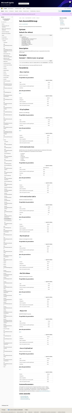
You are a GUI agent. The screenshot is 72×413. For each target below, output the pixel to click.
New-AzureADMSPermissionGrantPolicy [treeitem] (8, 259)
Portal (60, 11)
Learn (20, 17)
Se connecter (69, 8)
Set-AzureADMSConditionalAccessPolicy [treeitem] (8, 347)
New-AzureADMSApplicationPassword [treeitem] (8, 239)
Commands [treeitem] (5, 42)
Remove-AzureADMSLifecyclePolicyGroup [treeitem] (8, 207)
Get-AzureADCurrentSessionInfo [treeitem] (8, 88)
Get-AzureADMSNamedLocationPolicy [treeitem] (8, 119)
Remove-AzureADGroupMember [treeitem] (8, 194)
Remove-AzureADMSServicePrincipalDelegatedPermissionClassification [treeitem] (8, 321)
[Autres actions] (52, 18)
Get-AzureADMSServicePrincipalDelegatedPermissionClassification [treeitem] (8, 132)
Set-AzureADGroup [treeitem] (7, 218)
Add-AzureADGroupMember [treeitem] (8, 144)
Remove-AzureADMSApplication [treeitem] (7, 271)
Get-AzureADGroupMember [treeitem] (8, 160)
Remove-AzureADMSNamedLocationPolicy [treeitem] (8, 308)
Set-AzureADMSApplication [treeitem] (7, 335)
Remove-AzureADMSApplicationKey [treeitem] (8, 278)
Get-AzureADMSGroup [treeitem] (8, 165)
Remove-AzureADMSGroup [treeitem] (7, 200)
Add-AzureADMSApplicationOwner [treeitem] (8, 45)
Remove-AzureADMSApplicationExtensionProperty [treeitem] (8, 274)
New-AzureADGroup (25, 397)
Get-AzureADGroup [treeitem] (7, 153)
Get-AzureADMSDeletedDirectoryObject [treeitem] (8, 107)
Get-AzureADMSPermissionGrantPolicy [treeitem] (8, 127)
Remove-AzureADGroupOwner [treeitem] (7, 197)
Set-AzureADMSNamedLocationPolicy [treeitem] (8, 355)
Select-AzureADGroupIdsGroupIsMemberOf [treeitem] (8, 215)
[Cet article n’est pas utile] (61, 29)
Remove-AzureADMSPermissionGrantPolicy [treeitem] (8, 316)
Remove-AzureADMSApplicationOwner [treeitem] (8, 283)
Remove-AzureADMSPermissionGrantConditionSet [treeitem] (8, 312)
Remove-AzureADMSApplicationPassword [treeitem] (8, 287)
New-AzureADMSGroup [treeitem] (8, 181)
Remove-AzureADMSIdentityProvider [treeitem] (8, 303)
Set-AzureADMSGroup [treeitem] (8, 220)
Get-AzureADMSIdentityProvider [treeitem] (8, 114)
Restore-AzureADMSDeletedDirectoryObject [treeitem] (8, 325)
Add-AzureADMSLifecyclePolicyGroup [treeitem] (8, 150)
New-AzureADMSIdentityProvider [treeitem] (8, 247)
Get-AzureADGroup (24, 396)
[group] (36, 63)
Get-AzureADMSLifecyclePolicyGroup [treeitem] (8, 172)
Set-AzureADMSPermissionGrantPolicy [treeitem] (8, 363)
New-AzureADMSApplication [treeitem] (7, 227)
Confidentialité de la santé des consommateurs (48, 412)
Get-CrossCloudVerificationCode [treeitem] (8, 136)
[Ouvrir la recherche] (65, 8)
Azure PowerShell (28, 17)
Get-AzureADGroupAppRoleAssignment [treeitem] (8, 156)
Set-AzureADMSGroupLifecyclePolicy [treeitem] (8, 223)
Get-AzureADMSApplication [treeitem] (7, 92)
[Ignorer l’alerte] (70, 2)
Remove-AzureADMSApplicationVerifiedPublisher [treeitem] (8, 291)
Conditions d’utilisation (61, 412)
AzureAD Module (25, 24)
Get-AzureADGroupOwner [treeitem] (7, 163)
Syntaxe (61, 19)
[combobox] (6, 19)
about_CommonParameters (44, 391)
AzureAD (33, 17)
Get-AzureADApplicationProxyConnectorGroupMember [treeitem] (8, 84)
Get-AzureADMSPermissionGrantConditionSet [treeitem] (8, 123)
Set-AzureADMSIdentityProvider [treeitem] (8, 351)
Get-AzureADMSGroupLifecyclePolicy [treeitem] (8, 168)
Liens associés (62, 24)
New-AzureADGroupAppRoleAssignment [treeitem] (8, 178)
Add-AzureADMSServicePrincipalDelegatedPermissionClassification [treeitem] (8, 50)
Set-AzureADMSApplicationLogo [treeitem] (8, 338)
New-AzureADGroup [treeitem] (7, 175)
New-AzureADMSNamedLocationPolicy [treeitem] (8, 251)
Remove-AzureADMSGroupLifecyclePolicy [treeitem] (8, 203)
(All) (20, 93)
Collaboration (30, 412)
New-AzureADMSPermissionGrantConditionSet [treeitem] (8, 255)
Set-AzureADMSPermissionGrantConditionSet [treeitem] (8, 359)
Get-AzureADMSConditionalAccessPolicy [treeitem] (8, 103)
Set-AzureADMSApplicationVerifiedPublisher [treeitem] (8, 343)
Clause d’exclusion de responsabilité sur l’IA (8, 412)
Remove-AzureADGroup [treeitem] (8, 187)
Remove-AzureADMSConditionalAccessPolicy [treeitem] (8, 295)
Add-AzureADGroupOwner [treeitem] (7, 147)
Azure (23, 17)
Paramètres (62, 23)
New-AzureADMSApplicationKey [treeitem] (8, 235)
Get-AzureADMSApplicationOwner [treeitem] (8, 99)
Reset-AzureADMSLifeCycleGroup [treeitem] (8, 211)
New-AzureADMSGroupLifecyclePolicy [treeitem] (8, 184)
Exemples (61, 22)
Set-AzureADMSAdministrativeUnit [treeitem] (8, 331)
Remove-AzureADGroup (25, 399)
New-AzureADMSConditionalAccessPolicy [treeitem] (8, 243)
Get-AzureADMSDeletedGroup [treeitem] (8, 111)
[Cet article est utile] (60, 29)
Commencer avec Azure (66, 11)
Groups (37, 17)
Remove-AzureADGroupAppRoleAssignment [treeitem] (8, 190)
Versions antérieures (20, 412)
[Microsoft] (1, 8)
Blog (25, 412)
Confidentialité (36, 412)
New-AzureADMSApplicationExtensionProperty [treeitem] (8, 230)
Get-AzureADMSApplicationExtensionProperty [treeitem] (8, 95)
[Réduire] (12, 17)
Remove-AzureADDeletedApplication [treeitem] (8, 267)
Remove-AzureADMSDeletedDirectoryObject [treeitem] (8, 299)
